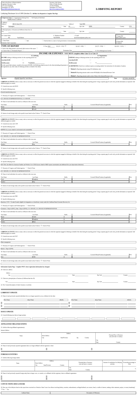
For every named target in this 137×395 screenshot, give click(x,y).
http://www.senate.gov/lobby (57, 9)
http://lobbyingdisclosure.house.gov (11, 9)
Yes (8, 389)
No (4, 389)
